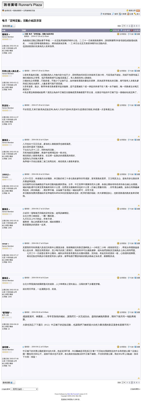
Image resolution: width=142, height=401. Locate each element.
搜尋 (116, 14)
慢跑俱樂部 (17, 11)
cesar (5, 243)
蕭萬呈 (5, 34)
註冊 (131, 14)
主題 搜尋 (126, 30)
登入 (138, 14)
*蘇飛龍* (6, 312)
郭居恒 (5, 105)
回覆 (138, 34)
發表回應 (6, 26)
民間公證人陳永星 (10, 71)
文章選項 (136, 30)
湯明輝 (5, 347)
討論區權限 (134, 389)
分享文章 (115, 30)
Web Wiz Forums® (73, 394)
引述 (132, 34)
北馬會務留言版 (29, 11)
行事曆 (123, 14)
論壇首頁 (8, 11)
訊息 (24, 30)
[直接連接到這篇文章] (23, 34)
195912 (5, 174)
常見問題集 (107, 14)
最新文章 (132, 11)
